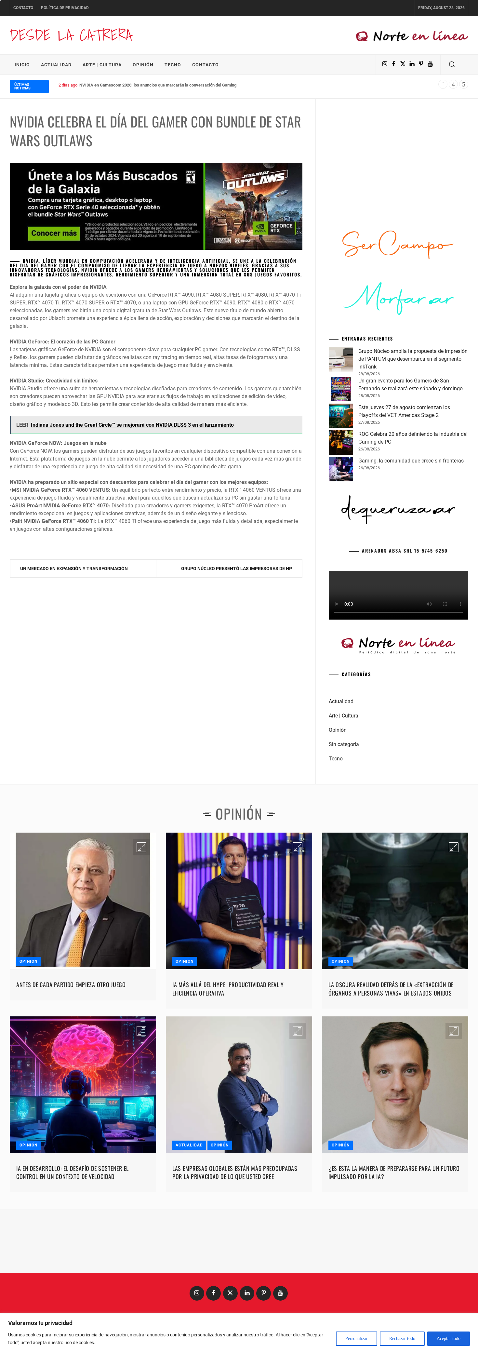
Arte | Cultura (102, 64)
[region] (239, 1332)
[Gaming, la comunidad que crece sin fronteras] (341, 470)
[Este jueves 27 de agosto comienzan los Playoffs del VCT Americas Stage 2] (341, 417)
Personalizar (356, 1338)
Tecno (173, 64)
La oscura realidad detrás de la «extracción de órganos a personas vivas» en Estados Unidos (391, 988)
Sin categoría (344, 744)
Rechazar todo (402, 1338)
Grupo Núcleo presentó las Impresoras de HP (236, 568)
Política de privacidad (65, 8)
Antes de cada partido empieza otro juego (71, 984)
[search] (451, 64)
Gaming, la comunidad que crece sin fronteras (411, 461)
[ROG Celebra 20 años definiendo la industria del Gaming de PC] (341, 443)
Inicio (22, 64)
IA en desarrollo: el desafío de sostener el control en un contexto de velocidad (72, 1172)
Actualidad (56, 64)
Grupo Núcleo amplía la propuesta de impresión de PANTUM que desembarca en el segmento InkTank (413, 359)
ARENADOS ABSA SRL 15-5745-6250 (405, 550)
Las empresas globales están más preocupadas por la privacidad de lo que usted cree (235, 1172)
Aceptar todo (448, 1338)
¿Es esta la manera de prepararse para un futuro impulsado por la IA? (394, 1172)
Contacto (23, 8)
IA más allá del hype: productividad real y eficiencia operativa (228, 988)
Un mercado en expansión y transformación (74, 568)
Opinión (143, 64)
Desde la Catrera (71, 34)
